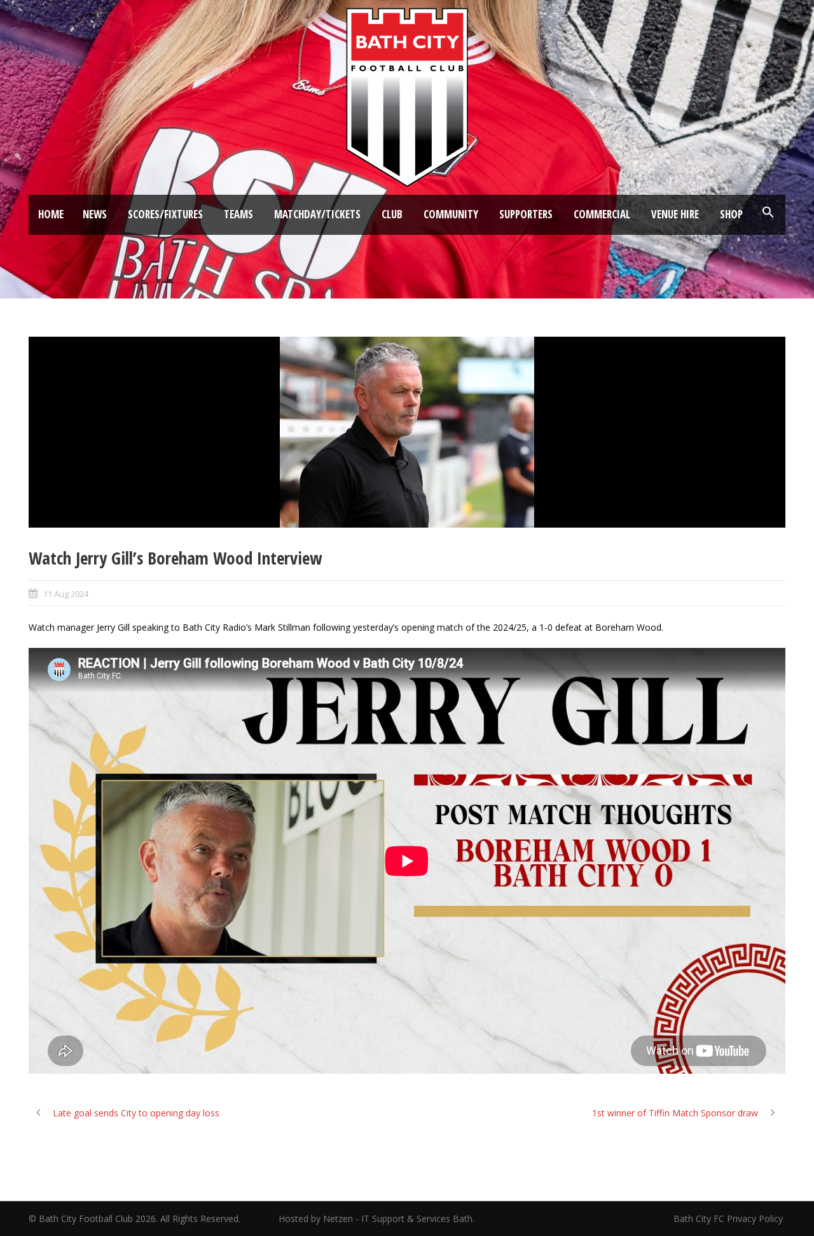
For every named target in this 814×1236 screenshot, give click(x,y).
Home (51, 214)
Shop (731, 214)
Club (392, 214)
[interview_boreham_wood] (407, 432)
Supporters (526, 214)
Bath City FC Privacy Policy (729, 1218)
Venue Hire (675, 214)
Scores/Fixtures (165, 214)
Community (451, 214)
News (95, 214)
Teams (238, 214)
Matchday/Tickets (317, 214)
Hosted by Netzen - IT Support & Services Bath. (376, 1218)
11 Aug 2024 (65, 594)
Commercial (602, 214)
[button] (768, 212)
